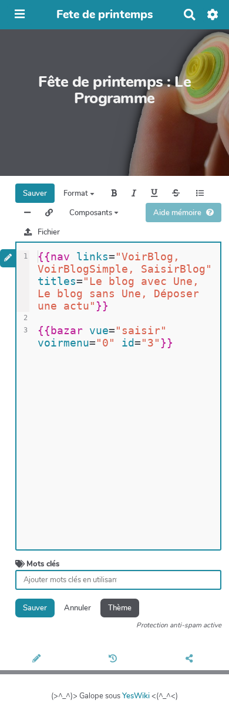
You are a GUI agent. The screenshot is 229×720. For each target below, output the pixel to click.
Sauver (35, 193)
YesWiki (136, 696)
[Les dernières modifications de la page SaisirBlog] (114, 660)
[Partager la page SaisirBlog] (191, 660)
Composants (91, 213)
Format (76, 193)
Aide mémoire (177, 213)
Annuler (77, 608)
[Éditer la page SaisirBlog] (38, 660)
